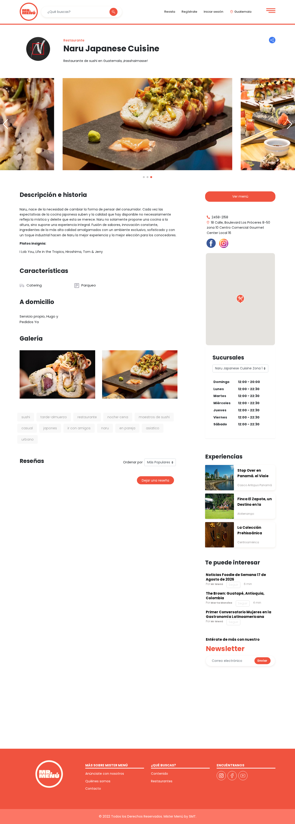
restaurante (87, 417)
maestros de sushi (154, 417)
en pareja (127, 428)
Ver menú (240, 196)
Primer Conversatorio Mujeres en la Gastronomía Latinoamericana (238, 614)
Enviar (262, 661)
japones (50, 428)
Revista (169, 12)
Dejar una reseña (155, 480)
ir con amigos (79, 428)
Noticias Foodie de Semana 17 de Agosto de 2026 (236, 577)
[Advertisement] (240, 710)
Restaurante (73, 40)
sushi (25, 417)
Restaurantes (161, 781)
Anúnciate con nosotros (104, 773)
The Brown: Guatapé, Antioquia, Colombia (235, 595)
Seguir (233, 585)
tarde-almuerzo (54, 417)
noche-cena (117, 417)
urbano (27, 439)
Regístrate (189, 12)
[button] (289, 124)
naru (105, 428)
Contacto (93, 788)
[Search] (113, 12)
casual (27, 428)
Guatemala (242, 12)
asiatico (152, 428)
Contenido (159, 773)
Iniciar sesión (213, 12)
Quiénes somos (97, 781)
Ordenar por (133, 462)
